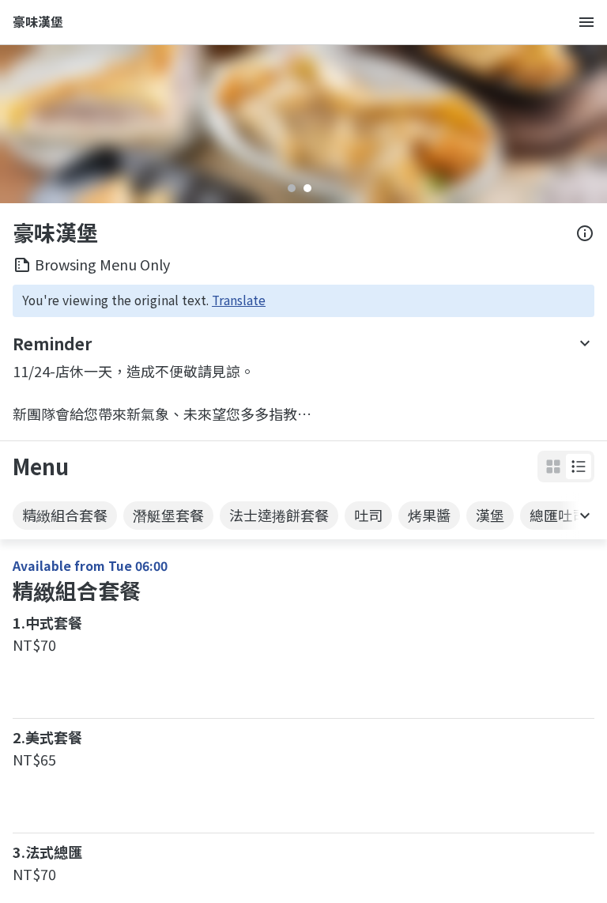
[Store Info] (585, 233)
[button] (578, 466)
